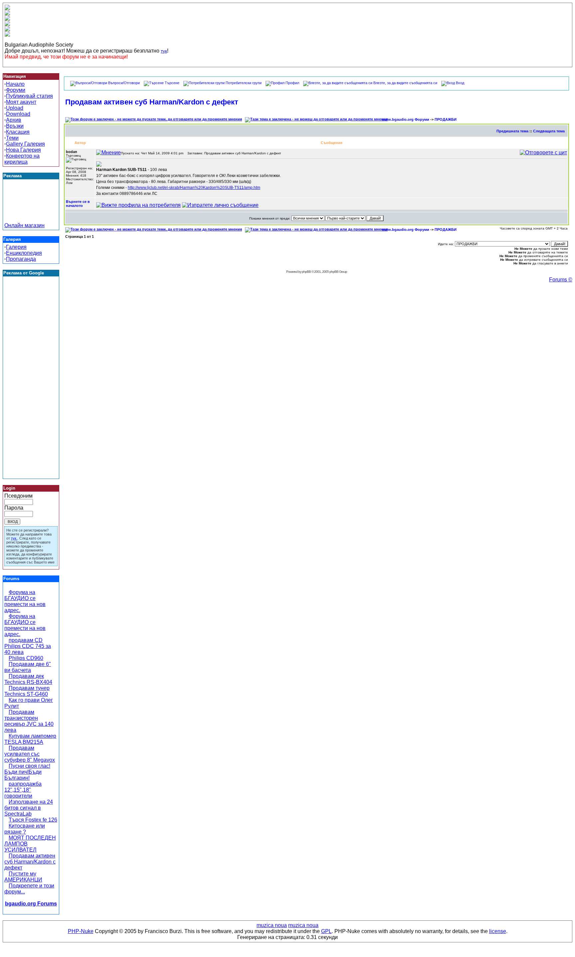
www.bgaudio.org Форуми (405, 119)
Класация (18, 132)
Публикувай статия (29, 96)
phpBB (306, 271)
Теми (12, 138)
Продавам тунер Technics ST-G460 (27, 691)
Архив (13, 120)
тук (164, 51)
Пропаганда (21, 259)
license (497, 931)
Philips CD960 (26, 658)
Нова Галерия (23, 150)
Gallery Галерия (25, 144)
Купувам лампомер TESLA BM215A (30, 739)
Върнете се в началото (78, 204)
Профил (292, 83)
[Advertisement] (31, 208)
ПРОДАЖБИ (446, 119)
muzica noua (272, 925)
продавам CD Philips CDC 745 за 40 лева (27, 646)
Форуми (15, 90)
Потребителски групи (244, 83)
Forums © (560, 279)
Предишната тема (512, 131)
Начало (15, 84)
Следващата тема (549, 131)
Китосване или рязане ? (24, 829)
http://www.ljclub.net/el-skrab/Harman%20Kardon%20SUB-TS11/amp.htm (194, 187)
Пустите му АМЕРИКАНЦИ (23, 876)
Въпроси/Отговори (124, 83)
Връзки (15, 126)
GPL (326, 931)
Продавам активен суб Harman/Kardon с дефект (30, 862)
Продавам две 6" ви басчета (27, 667)
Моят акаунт (21, 102)
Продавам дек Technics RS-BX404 (28, 679)
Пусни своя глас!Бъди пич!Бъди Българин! (27, 772)
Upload (14, 108)
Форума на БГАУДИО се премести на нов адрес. (25, 601)
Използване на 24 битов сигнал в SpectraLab (28, 808)
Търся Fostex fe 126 (33, 820)
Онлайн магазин (24, 225)
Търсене (172, 83)
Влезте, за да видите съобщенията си (405, 83)
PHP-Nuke (81, 931)
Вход (460, 83)
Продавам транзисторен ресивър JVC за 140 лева (29, 721)
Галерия (16, 247)
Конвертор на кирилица (22, 159)
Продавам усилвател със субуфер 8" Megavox (29, 754)
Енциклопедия (24, 253)
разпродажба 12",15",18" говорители (23, 790)
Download (18, 114)
